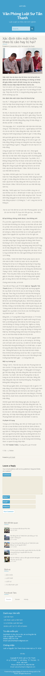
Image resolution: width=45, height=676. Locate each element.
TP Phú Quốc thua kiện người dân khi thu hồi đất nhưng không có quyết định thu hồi (25, 551)
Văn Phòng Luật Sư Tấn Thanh (22, 15)
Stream (17, 599)
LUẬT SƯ (8, 581)
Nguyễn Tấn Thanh (29, 46)
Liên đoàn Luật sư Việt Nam (13, 620)
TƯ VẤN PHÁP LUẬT (12, 585)
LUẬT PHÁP (11, 457)
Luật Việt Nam (8, 617)
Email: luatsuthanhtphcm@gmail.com (22, 667)
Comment (7, 475)
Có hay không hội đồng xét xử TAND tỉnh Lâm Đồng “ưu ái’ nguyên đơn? (24, 544)
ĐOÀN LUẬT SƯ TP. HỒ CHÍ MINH (15, 626)
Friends (8, 599)
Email (5, 502)
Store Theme (16, 671)
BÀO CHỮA (9, 575)
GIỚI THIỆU (22, 6)
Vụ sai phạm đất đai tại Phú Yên (20, 528)
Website (6, 507)
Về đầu (22, 654)
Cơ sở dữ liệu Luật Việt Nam (13, 623)
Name (6, 497)
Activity (26, 599)
